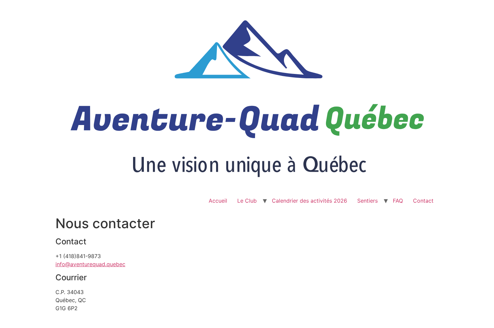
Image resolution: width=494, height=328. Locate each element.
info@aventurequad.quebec (90, 264)
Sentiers (367, 200)
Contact (423, 200)
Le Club (247, 200)
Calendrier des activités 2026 (309, 200)
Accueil (218, 200)
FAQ (398, 200)
